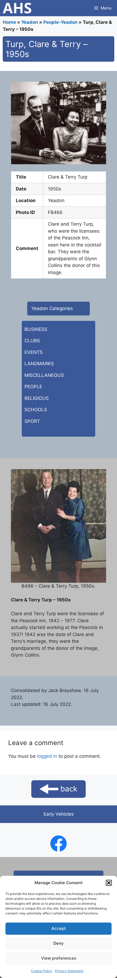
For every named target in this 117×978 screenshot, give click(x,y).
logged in (47, 756)
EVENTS (33, 352)
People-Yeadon (60, 22)
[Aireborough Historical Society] (17, 8)
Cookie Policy (41, 971)
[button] (109, 882)
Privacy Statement (69, 971)
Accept (58, 928)
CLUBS (32, 340)
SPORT (32, 421)
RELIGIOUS (36, 398)
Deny (58, 943)
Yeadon (29, 22)
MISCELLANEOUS (44, 375)
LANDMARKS (39, 363)
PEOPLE (33, 386)
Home (9, 22)
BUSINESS (35, 329)
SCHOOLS (35, 409)
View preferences (58, 958)
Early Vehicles (59, 814)
